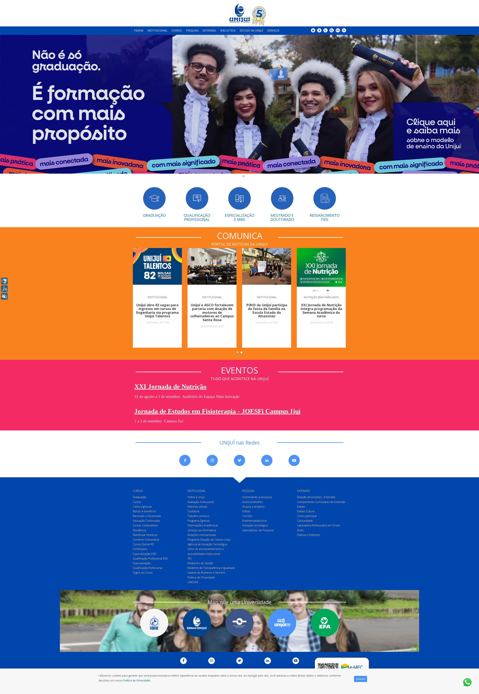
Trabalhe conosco (198, 516)
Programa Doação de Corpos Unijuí (209, 539)
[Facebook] (184, 460)
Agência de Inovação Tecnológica (207, 544)
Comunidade (305, 520)
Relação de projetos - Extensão (316, 497)
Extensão (209, 30)
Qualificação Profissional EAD (150, 558)
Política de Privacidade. (137, 680)
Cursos (177, 30)
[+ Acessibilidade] (4, 296)
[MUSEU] (239, 623)
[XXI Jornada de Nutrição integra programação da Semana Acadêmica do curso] (321, 269)
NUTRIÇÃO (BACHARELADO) (321, 297)
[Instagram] (212, 460)
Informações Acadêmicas (203, 525)
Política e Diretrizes (308, 535)
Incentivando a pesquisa (257, 497)
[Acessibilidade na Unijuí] (344, 30)
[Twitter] (239, 460)
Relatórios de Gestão (200, 563)
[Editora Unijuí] (197, 623)
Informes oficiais (197, 506)
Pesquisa (192, 30)
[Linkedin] (266, 460)
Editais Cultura (306, 511)
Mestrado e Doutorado (147, 516)
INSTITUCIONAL (157, 297)
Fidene (138, 30)
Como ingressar (142, 506)
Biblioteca (228, 30)
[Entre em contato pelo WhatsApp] (467, 682)
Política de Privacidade (201, 577)
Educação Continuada (146, 520)
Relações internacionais (202, 535)
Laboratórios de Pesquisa (258, 530)
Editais (246, 511)
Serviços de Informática (202, 530)
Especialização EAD (144, 554)
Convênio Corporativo (146, 539)
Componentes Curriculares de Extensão (321, 502)
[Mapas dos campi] (319, 30)
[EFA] (325, 623)
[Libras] (4, 281)
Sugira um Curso (143, 572)
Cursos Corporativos (145, 525)
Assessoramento (252, 502)
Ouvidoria (193, 511)
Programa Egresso (199, 520)
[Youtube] (294, 460)
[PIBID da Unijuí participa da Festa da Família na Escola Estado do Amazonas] (266, 269)
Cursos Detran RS (143, 544)
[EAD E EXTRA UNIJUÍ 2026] (239, 106)
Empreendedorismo (254, 520)
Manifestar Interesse (145, 535)
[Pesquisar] (331, 30)
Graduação (139, 497)
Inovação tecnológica (255, 525)
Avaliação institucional (201, 502)
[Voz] (4, 288)
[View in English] (338, 30)
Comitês (247, 516)
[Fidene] (154, 623)
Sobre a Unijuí (196, 497)
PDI (190, 558)
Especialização (142, 563)
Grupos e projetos (253, 506)
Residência (139, 530)
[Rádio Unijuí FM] (282, 623)
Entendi (360, 679)
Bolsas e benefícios (144, 511)
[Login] (313, 30)
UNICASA (193, 582)
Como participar (307, 516)
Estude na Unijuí (251, 30)
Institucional (157, 30)
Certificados (140, 549)
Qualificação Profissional (147, 568)
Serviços (273, 30)
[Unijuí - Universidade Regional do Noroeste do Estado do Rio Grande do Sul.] (239, 13)
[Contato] (325, 30)
